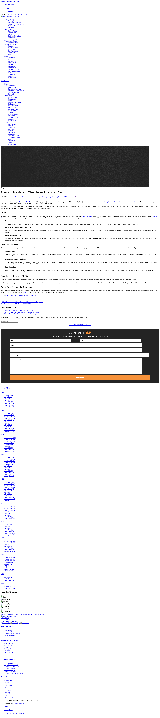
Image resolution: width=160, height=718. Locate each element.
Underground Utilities (10, 41)
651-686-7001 (12, 14)
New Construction (9, 19)
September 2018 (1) (10, 561)
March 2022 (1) (9, 497)
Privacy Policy (8, 710)
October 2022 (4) (9, 485)
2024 (2, 434)
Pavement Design (9, 670)
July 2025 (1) (8, 421)
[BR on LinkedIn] (15, 623)
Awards (10, 64)
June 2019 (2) (8, 544)
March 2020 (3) (9, 531)
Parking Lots (12, 21)
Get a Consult (5, 81)
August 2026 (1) (9, 395)
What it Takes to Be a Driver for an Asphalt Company (16, 303)
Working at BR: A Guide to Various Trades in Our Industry (21, 312)
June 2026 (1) (8, 398)
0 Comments (77, 197)
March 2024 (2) (9, 449)
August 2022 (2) (9, 489)
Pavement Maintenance (65, 197)
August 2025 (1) (9, 420)
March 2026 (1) (9, 403)
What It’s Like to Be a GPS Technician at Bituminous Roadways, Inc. (22, 302)
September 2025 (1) (10, 418)
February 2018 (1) (9, 571)
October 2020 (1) (9, 525)
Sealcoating (11, 37)
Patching (10, 34)
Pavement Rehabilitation (11, 666)
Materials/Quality (13, 47)
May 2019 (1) (8, 546)
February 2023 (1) (9, 474)
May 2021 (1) (8, 515)
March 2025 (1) (9, 428)
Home (6, 84)
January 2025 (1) (9, 431)
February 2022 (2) (9, 499)
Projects (6, 687)
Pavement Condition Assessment (14, 673)
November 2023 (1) (10, 459)
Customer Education (14, 71)
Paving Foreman (108, 202)
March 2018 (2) (9, 569)
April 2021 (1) (8, 517)
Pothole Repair (12, 31)
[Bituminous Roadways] (10, 1)
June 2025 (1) (8, 423)
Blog (9, 72)
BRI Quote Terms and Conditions (14, 713)
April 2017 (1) (8, 578)
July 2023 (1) (8, 466)
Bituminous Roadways (21, 197)
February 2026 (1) (9, 405)
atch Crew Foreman (134, 202)
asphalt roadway (35, 197)
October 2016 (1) (9, 586)
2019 (2, 538)
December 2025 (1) (10, 413)
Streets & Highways (10, 635)
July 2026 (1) (8, 397)
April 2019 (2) (8, 548)
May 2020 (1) (8, 528)
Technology (11, 52)
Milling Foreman (119, 202)
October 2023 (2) (9, 461)
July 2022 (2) (8, 490)
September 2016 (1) (10, 588)
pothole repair (44, 197)
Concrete (10, 46)
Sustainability (12, 67)
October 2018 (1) (9, 559)
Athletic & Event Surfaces (12, 633)
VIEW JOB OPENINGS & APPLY (80, 325)
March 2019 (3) (9, 549)
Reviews (10, 59)
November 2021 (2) (10, 507)
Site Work (11, 27)
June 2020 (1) (8, 526)
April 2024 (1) (8, 448)
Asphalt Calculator (9, 11)
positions (25, 292)
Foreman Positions (10, 295)
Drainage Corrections (14, 36)
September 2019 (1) (10, 543)
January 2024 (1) (9, 451)
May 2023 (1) (8, 469)
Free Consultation (22, 14)
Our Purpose (12, 57)
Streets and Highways (14, 22)
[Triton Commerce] (18, 703)
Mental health (12, 77)
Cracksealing (12, 32)
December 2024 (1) (10, 438)
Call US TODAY (24, 614)
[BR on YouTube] (25, 623)
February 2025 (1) (9, 430)
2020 (2, 521)
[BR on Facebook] (5, 623)
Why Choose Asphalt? (11, 665)
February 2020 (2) (9, 533)
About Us (7, 56)
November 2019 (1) (10, 541)
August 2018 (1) (9, 562)
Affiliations (11, 66)
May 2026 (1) (8, 400)
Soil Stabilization (13, 51)
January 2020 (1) (9, 535)
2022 (2, 479)
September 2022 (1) (10, 487)
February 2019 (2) (9, 551)
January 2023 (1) (9, 476)
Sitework (7, 637)
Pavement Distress (9, 668)
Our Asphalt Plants (13, 69)
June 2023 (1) (8, 467)
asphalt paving (53, 197)
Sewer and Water (13, 42)
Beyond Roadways (10, 44)
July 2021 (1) (8, 512)
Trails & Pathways (9, 632)
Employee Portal (9, 4)
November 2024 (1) (10, 439)
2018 (2, 554)
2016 (2, 583)
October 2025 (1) (9, 416)
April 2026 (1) (8, 402)
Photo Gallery (12, 62)
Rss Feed (7, 389)
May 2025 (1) (8, 425)
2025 (2, 410)
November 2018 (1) (10, 557)
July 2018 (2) (8, 564)
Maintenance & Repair (9, 640)
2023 (2, 454)
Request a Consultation (7, 614)
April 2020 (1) (8, 530)
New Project (11, 61)
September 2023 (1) (10, 462)
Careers (6, 8)
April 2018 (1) (8, 567)
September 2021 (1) (10, 510)
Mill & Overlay (8, 652)
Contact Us (11, 74)
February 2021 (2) (9, 518)
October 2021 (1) (9, 508)
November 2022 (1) (10, 484)
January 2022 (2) (9, 500)
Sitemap (6, 706)
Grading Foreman (86, 216)
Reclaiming (11, 49)
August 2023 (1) (9, 464)
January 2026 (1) (9, 407)
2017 (2, 574)
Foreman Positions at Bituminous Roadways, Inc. (18, 310)
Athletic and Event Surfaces (16, 24)
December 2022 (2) (10, 482)
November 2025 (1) (10, 415)
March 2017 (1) (9, 580)
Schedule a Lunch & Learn (12, 671)
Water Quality (12, 54)
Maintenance (8, 29)
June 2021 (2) (8, 513)
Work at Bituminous (40, 614)
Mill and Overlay (13, 39)
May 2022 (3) (8, 494)
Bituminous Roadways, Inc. (27, 202)
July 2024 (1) (8, 446)
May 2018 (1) (8, 566)
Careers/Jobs (8, 682)
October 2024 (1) (9, 441)
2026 (2, 392)
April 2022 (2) (8, 495)
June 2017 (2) (8, 577)
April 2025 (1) (8, 426)
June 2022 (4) (8, 492)
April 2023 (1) (8, 471)
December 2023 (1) (10, 457)
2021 (2, 503)
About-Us (4, 677)
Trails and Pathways (14, 26)
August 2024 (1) (9, 444)
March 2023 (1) (9, 472)
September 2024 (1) (10, 443)
